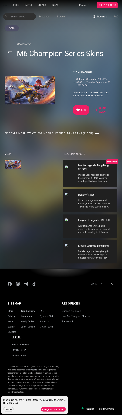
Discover (44, 16)
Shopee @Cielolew (71, 311)
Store (16, 5)
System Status (47, 316)
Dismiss (8, 409)
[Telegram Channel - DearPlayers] (26, 284)
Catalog (12, 316)
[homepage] (106, 409)
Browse (61, 16)
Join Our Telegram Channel (76, 316)
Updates (42, 5)
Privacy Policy (19, 349)
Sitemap (14, 303)
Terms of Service (21, 344)
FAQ (116, 16)
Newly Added (27, 321)
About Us (45, 321)
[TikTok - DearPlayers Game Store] (34, 284)
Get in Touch (46, 326)
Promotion (26, 316)
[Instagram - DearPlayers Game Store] (18, 284)
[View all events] (10, 52)
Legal (16, 337)
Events (28, 5)
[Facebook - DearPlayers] (10, 284)
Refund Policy (19, 355)
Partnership (68, 321)
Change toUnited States (53, 409)
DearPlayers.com (34, 370)
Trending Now (28, 311)
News (55, 5)
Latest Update (28, 326)
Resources (71, 303)
